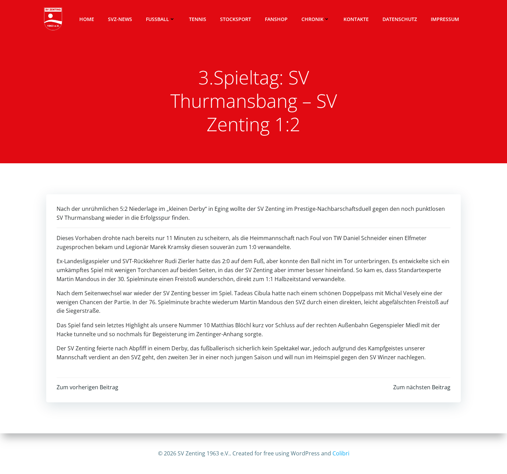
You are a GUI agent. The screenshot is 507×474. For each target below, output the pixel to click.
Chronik (312, 19)
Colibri (340, 453)
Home (86, 19)
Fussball (157, 19)
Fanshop (276, 19)
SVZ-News (120, 19)
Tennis (197, 19)
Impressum (445, 19)
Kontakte (356, 19)
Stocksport (235, 19)
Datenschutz (399, 19)
